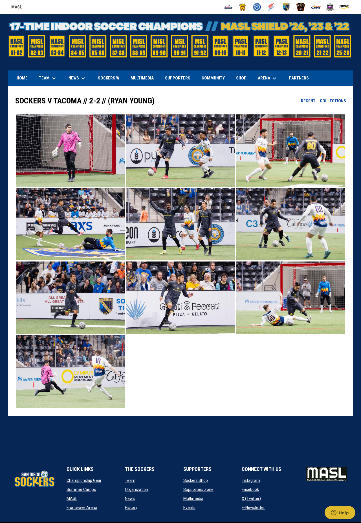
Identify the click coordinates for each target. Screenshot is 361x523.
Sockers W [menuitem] (108, 78)
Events (189, 507)
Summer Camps (81, 489)
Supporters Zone (198, 489)
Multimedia (193, 498)
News (130, 498)
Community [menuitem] (213, 78)
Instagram (251, 480)
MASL (16, 8)
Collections (333, 100)
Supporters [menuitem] (177, 78)
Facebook (250, 489)
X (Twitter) (251, 498)
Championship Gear (84, 480)
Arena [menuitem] (270, 78)
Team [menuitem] (48, 78)
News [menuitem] (78, 78)
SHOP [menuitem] (243, 78)
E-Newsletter (253, 507)
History (131, 507)
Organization (136, 489)
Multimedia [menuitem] (142, 78)
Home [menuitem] (22, 78)
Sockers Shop (195, 480)
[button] (70, 150)
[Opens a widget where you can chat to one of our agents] (339, 513)
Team (130, 480)
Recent (308, 100)
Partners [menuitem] (299, 78)
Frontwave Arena (82, 507)
